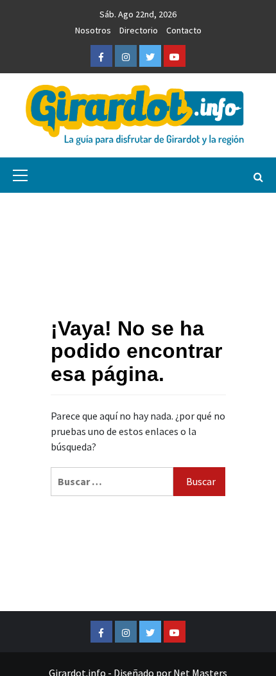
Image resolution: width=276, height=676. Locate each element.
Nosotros (93, 30)
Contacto (184, 30)
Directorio (138, 30)
